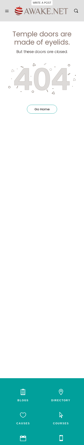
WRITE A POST (42, 3)
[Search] (76, 10)
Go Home (42, 109)
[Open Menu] (6, 10)
